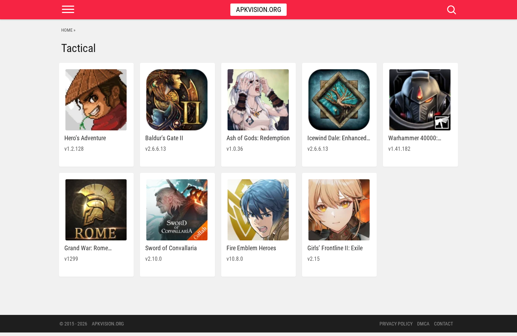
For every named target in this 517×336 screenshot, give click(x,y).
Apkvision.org (258, 9)
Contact (443, 324)
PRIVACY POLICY (396, 324)
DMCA (423, 324)
